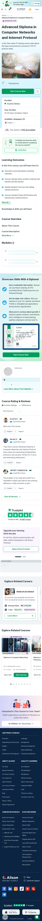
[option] (21, 540)
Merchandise (26, 865)
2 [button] (22, 558)
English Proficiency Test (11, 847)
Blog (3, 793)
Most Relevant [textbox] (8, 411)
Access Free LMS (27, 817)
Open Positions (7, 782)
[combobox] (11, 411)
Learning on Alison (8, 789)
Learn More (12, 616)
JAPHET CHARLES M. (19, 470)
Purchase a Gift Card (27, 797)
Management (25, 742)
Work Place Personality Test (11, 842)
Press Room (6, 797)
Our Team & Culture (8, 774)
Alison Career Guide (8, 821)
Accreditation (25, 766)
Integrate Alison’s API (28, 839)
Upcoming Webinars (28, 861)
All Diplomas (25, 774)
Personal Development (28, 746)
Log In (37, 9)
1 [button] (17, 558)
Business (5, 738)
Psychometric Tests (8, 829)
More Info (8, 675)
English (4, 746)
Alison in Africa (7, 801)
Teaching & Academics (28, 754)
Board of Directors (8, 770)
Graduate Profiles (26, 785)
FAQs (28, 877)
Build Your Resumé (8, 817)
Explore (2, 9)
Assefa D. (14, 419)
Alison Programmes (8, 804)
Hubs (22, 789)
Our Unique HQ (6, 778)
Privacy (12, 919)
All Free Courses (26, 778)
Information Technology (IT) (10, 754)
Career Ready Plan (8, 825)
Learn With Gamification (29, 843)
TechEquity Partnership (29, 850)
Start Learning (21, 675)
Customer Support (33, 881)
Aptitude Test (8, 833)
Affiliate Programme (28, 821)
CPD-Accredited (28, 130)
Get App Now (14, 549)
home (4, 15)
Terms (16, 919)
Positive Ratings (13, 104)
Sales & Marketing (26, 750)
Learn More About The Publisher (17, 389)
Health (4, 750)
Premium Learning (26, 793)
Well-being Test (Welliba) (11, 836)
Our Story (5, 766)
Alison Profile (26, 825)
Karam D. (13, 439)
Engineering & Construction (10, 742)
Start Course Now (17, 91)
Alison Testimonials (27, 782)
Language (24, 738)
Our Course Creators (8, 785)
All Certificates (25, 770)
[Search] (4, 8)
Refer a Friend (26, 847)
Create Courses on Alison (30, 829)
